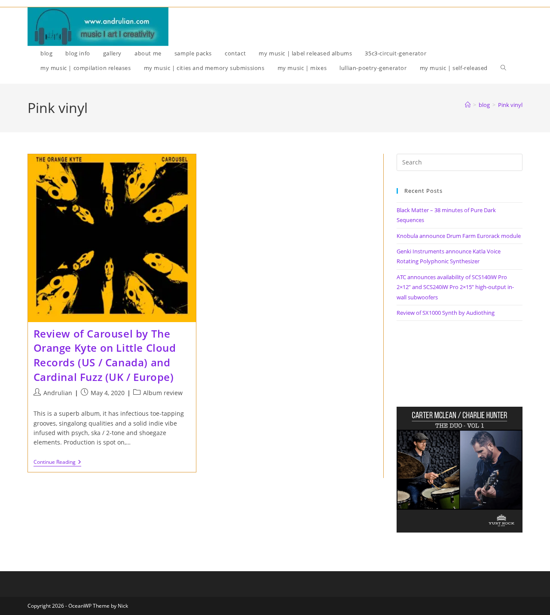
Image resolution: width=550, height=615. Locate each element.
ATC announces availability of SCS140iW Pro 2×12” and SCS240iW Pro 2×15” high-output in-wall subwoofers (455, 287)
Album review (163, 393)
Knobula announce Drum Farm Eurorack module (459, 236)
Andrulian (57, 393)
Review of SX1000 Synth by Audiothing (446, 313)
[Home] (468, 105)
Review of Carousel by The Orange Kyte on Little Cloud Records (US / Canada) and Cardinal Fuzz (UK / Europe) (105, 355)
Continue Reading (57, 462)
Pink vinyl (510, 105)
